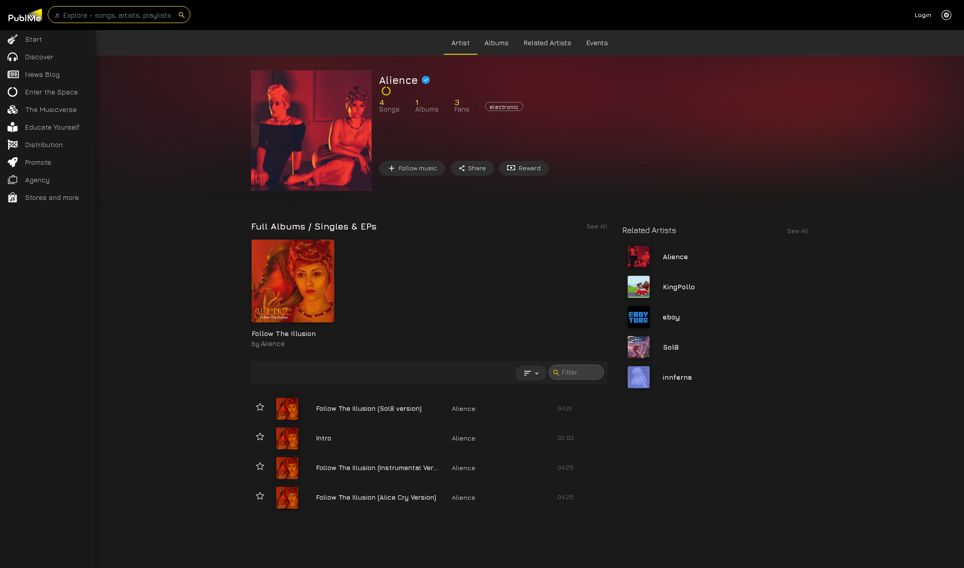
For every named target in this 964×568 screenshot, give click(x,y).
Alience (273, 343)
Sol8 (671, 347)
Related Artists (547, 42)
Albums (497, 42)
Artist (460, 42)
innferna (677, 377)
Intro (323, 438)
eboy (671, 316)
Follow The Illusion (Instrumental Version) (382, 468)
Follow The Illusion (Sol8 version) (369, 408)
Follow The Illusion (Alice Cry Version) (376, 497)
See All (797, 231)
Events (597, 42)
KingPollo (679, 286)
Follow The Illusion (284, 333)
